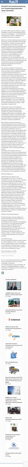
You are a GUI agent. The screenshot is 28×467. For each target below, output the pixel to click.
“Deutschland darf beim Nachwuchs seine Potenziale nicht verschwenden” (13, 345)
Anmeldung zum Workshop (7, 255)
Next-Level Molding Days (11, 362)
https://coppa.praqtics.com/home (8, 252)
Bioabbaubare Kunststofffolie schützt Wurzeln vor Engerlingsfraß (12, 436)
